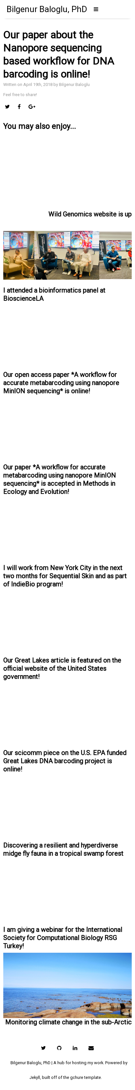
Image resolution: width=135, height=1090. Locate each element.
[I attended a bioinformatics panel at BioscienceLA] (67, 252)
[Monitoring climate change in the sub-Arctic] (67, 975)
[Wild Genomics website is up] (67, 177)
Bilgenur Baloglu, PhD (47, 9)
